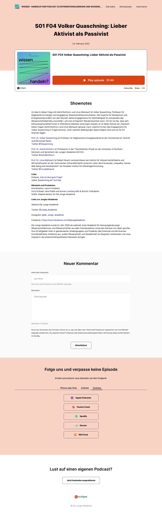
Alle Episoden (125, 6)
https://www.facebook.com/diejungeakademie (63, 220)
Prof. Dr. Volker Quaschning (44, 138)
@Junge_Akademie (48, 210)
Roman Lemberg (67, 191)
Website (35, 204)
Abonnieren (141, 6)
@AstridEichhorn (46, 155)
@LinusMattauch (46, 169)
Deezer (83, 425)
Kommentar (35, 290)
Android (85, 388)
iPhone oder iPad (68, 388)
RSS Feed (83, 435)
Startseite (110, 6)
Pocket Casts (83, 407)
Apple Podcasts (83, 398)
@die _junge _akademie (53, 215)
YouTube (57, 180)
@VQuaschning (46, 144)
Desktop (97, 388)
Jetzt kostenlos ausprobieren (81, 480)
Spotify (83, 416)
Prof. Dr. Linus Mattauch (42, 160)
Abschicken (81, 345)
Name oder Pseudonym (39, 272)
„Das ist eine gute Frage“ (51, 177)
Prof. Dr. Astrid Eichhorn (42, 149)
